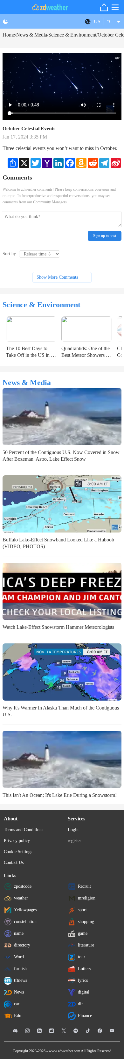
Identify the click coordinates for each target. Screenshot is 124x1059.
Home (9, 34)
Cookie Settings (18, 851)
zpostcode (22, 886)
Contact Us (14, 862)
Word (19, 956)
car (16, 1003)
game (82, 933)
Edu (17, 1015)
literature (86, 944)
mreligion (86, 897)
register (74, 840)
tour (81, 956)
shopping (86, 921)
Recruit (84, 886)
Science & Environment (72, 34)
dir (80, 1003)
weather (21, 897)
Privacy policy (17, 840)
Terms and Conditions (23, 829)
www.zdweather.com (64, 1051)
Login (73, 829)
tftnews (20, 980)
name (19, 933)
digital (83, 991)
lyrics (83, 980)
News (19, 991)
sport (82, 909)
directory (22, 944)
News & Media (31, 34)
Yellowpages (25, 909)
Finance (85, 1015)
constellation (25, 921)
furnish (20, 968)
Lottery (84, 968)
